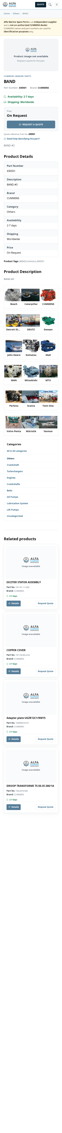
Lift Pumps (13, 509)
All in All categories (17, 451)
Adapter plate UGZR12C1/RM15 (26, 718)
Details (15, 603)
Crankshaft (13, 464)
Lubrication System (17, 503)
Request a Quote (32, 124)
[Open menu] (56, 4)
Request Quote (45, 603)
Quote (40, 4)
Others (16, 13)
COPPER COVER (16, 650)
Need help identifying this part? (23, 138)
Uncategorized (15, 515)
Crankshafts (13, 484)
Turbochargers (15, 471)
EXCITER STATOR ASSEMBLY (24, 582)
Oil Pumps (12, 496)
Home (7, 13)
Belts (9, 490)
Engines (11, 477)
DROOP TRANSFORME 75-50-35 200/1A (30, 786)
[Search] (50, 4)
